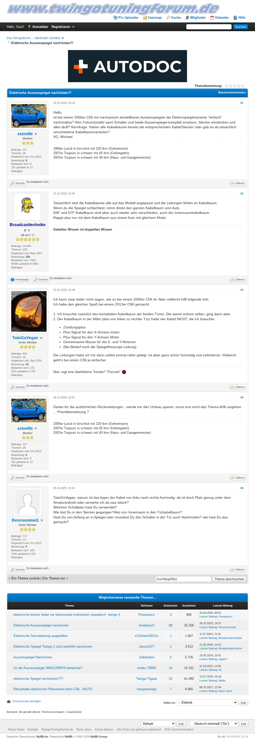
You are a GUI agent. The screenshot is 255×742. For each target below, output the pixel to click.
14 (170, 668)
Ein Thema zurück (25, 578)
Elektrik (55, 38)
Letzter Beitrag (208, 616)
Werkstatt (41, 38)
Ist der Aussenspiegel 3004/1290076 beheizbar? (47, 668)
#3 (241, 289)
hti (220, 669)
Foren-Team (16, 729)
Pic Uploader (128, 17)
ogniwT (223, 659)
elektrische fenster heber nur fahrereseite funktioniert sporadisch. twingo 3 (66, 615)
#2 (241, 193)
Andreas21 (146, 625)
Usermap (155, 17)
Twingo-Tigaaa (146, 678)
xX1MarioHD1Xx (147, 636)
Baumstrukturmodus (232, 92)
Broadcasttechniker (230, 637)
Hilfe (241, 17)
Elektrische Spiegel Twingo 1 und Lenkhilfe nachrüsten (52, 646)
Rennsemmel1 (25, 520)
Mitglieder (198, 17)
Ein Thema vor (54, 578)
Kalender (222, 17)
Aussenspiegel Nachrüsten (32, 657)
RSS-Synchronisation (179, 729)
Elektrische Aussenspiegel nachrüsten (40, 625)
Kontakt (33, 729)
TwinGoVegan (25, 338)
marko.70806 (146, 668)
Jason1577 (146, 646)
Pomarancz (146, 615)
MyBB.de (42, 736)
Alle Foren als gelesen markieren (139, 729)
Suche (176, 17)
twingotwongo (146, 689)
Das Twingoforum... (20, 38)
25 (170, 678)
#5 (241, 488)
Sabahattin (146, 657)
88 (170, 625)
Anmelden (40, 27)
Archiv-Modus (104, 729)
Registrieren (61, 27)
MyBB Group (98, 736)
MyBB (68, 736)
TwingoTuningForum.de (57, 729)
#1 (241, 102)
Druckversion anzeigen (27, 701)
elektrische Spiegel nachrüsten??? (38, 678)
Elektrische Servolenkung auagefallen (40, 636)
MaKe (222, 680)
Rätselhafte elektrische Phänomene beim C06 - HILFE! (53, 689)
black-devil (225, 690)
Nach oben (83, 729)
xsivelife (25, 134)
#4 (241, 397)
